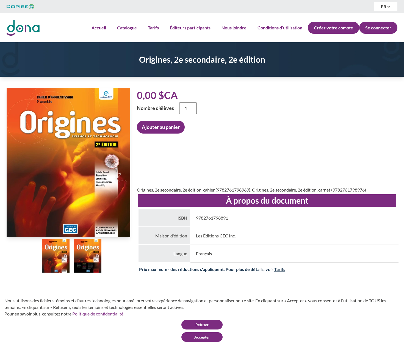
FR (384, 6)
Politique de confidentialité (97, 313)
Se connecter (378, 27)
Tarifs (153, 27)
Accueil (99, 27)
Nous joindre (234, 27)
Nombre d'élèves (155, 108)
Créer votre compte (333, 27)
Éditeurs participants (190, 27)
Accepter (202, 337)
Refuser (202, 324)
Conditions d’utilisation (280, 27)
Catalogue (127, 27)
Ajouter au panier (161, 127)
